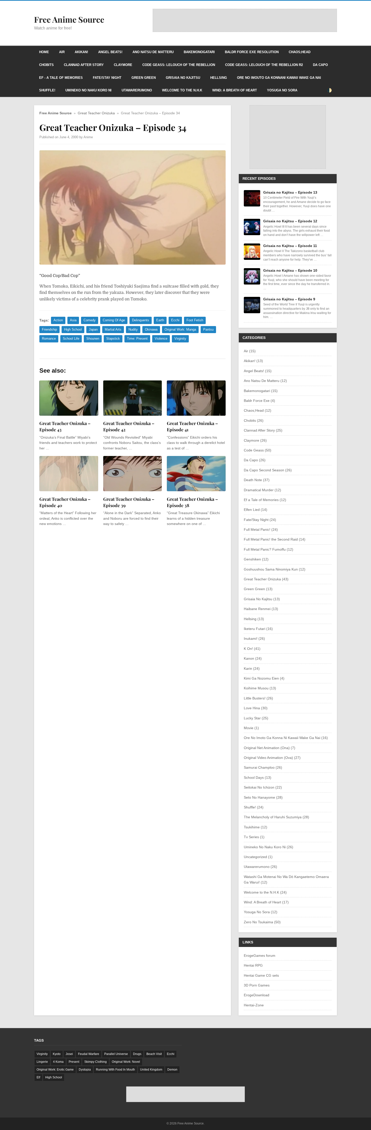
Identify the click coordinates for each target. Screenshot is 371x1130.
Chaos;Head (299, 52)
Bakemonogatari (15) (261, 391)
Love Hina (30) (256, 708)
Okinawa (151, 329)
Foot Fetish (195, 320)
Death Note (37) (257, 480)
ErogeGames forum (259, 956)
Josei (69, 1054)
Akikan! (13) (253, 361)
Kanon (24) (253, 658)
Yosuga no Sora (282, 90)
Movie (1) (251, 728)
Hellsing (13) (254, 619)
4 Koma (58, 1062)
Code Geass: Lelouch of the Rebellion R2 (264, 65)
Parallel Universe (116, 1054)
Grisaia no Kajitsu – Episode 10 (290, 270)
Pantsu (208, 329)
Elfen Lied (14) (255, 510)
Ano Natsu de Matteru (153, 52)
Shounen (92, 338)
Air (62, 52)
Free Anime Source (55, 113)
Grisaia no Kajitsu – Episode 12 (290, 221)
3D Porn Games (257, 985)
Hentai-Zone (254, 1005)
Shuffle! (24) (253, 807)
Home (44, 52)
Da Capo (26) (255, 460)
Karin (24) (252, 668)
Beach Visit (154, 1054)
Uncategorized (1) (258, 857)
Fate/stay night (107, 78)
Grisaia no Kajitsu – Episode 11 (290, 246)
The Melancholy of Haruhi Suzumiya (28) (276, 817)
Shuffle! (47, 90)
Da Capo (320, 65)
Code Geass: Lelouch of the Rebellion (178, 65)
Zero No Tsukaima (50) (262, 922)
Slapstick (113, 338)
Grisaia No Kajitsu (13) (262, 599)
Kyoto (57, 1054)
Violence (161, 338)
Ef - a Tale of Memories (61, 78)
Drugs (137, 1054)
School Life (71, 338)
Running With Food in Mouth (115, 1069)
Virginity (180, 338)
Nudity (133, 329)
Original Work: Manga (180, 329)
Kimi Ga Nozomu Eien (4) (264, 678)
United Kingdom (151, 1069)
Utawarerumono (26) (260, 867)
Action (58, 320)
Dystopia (85, 1069)
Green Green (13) (258, 589)
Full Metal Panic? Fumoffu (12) (268, 549)
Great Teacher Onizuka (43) (266, 579)
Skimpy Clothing (95, 1062)
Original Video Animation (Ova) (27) (272, 758)
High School (73, 329)
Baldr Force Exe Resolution (252, 52)
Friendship (49, 329)
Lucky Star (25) (256, 718)
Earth (160, 320)
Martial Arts (113, 329)
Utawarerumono (137, 90)
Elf (38, 1077)
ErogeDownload (256, 995)
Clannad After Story (84, 65)
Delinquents (140, 320)
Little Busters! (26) (258, 698)
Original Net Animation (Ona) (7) (269, 748)
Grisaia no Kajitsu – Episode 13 (290, 192)
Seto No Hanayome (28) (263, 797)
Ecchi (175, 320)
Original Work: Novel (126, 1062)
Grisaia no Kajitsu (183, 78)
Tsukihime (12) (255, 827)
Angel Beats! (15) (258, 371)
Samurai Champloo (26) (263, 767)
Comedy (90, 320)
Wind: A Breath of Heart (234, 90)
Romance (49, 338)
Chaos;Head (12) (257, 410)
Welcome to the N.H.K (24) (265, 892)
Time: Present (137, 338)
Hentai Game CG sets (261, 975)
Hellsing (218, 78)
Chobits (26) (253, 420)
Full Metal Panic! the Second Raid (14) (274, 539)
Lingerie (42, 1062)
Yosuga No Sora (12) (260, 912)
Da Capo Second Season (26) (268, 470)
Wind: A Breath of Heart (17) (266, 902)
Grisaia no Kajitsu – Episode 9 (289, 299)
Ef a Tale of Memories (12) (265, 500)
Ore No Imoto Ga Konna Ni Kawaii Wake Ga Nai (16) (286, 738)
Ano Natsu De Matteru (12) (265, 381)
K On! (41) (252, 649)
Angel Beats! (110, 52)
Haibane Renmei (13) (261, 609)
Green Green (143, 78)
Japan (93, 329)
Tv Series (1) (254, 837)
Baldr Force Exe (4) (259, 401)
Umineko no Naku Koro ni (88, 90)
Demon (172, 1069)
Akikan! (81, 52)
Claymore (123, 65)
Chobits (46, 65)
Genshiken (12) (256, 559)
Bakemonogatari (199, 52)
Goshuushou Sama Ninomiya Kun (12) (274, 569)
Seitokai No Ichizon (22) (263, 787)
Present (74, 1062)
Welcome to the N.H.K (182, 90)
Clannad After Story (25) (263, 430)
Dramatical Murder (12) (262, 490)
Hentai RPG (253, 965)
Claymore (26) (255, 440)
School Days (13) (257, 777)
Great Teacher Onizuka (96, 113)
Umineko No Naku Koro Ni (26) (268, 847)
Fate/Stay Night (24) (260, 520)
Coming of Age (114, 320)
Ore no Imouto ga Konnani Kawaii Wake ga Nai (279, 78)
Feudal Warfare (88, 1054)
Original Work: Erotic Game (55, 1069)
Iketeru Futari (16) (258, 629)
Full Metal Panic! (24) (261, 529)
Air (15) (250, 351)
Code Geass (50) (257, 450)
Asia (73, 320)
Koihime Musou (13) (260, 688)
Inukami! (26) (254, 639)
